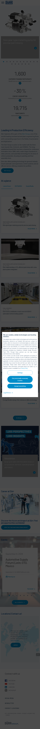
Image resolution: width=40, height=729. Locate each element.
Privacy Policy (24, 368)
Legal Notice (7, 392)
